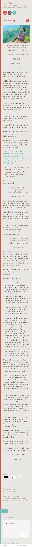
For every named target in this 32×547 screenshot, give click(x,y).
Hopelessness (7, 503)
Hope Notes (8, 3)
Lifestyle (23, 503)
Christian (18, 494)
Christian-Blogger (13, 496)
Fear (26, 500)
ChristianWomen (20, 498)
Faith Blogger (19, 500)
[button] (16, 34)
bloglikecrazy (9, 494)
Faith (12, 500)
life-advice (16, 503)
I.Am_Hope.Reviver (10, 491)
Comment (24, 535)
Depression (6, 500)
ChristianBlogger (9, 498)
